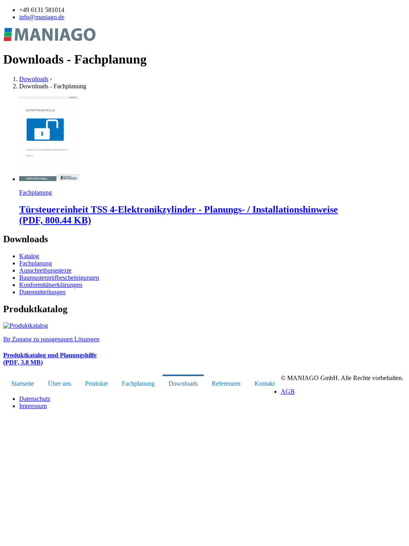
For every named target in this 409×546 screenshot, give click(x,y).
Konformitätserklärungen (50, 284)
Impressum (33, 406)
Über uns (59, 383)
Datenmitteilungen (42, 292)
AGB (288, 391)
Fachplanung (35, 263)
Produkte (96, 383)
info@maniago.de (41, 17)
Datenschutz (34, 398)
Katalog (29, 256)
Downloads (33, 79)
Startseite (22, 383)
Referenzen (226, 383)
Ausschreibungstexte (45, 270)
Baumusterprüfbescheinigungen (59, 277)
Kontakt (264, 383)
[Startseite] (49, 39)
